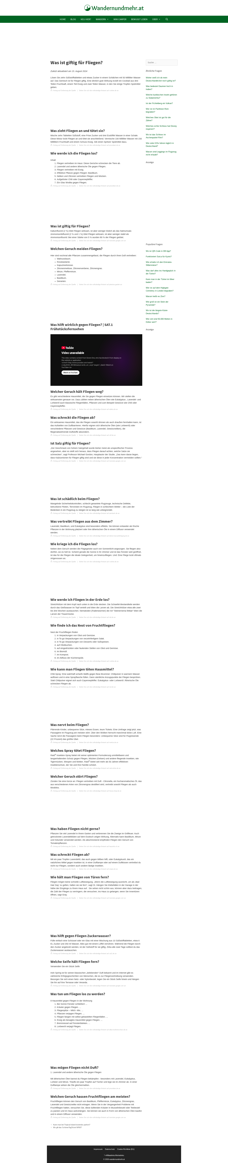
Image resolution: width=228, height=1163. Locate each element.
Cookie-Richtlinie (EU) (125, 1149)
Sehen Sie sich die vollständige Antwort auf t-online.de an (99, 90)
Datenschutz (110, 1149)
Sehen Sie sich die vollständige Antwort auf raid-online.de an (100, 768)
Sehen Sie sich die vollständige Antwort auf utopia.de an (98, 869)
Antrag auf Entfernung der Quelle (64, 90)
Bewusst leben (139, 19)
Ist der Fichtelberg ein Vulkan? (159, 103)
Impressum (98, 1149)
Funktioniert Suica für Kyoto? (159, 256)
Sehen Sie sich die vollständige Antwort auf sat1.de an (97, 953)
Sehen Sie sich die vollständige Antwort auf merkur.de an (98, 742)
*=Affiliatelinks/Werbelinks (114, 1155)
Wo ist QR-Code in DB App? (158, 251)
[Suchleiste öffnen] (167, 19)
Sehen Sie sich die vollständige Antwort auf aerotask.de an (99, 513)
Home (63, 19)
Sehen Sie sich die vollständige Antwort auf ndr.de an (97, 617)
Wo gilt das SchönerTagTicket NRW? (67, 1127)
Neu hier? (86, 19)
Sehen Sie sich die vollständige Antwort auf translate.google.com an (102, 241)
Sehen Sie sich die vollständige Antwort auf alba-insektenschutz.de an (103, 1030)
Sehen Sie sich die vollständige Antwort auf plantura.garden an (100, 284)
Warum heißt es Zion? (155, 296)
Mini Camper (120, 19)
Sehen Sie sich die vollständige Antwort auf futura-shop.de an (100, 791)
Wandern (101, 19)
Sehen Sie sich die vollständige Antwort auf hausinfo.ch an (99, 846)
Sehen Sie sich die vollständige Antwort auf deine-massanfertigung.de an (104, 536)
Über (155, 19)
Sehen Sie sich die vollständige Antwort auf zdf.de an (97, 435)
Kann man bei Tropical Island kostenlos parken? (71, 1125)
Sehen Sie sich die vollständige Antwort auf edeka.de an (98, 409)
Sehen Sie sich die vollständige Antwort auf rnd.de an (97, 687)
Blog (73, 19)
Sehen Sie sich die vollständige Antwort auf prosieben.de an (99, 145)
